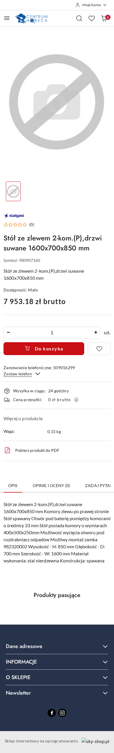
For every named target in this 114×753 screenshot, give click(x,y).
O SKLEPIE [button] (18, 677)
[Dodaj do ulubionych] (99, 348)
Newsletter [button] (18, 693)
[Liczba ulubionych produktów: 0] (91, 18)
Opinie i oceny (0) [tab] (51, 485)
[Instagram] (62, 713)
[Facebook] (52, 713)
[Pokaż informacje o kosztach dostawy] (76, 399)
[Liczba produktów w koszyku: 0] (104, 18)
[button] (19, 224)
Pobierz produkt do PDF (37, 450)
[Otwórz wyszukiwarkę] (79, 18)
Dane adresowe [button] (24, 646)
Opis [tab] (13, 485)
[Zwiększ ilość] (95, 332)
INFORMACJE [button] (21, 662)
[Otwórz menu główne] (7, 18)
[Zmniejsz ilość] (8, 332)
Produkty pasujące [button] (57, 595)
